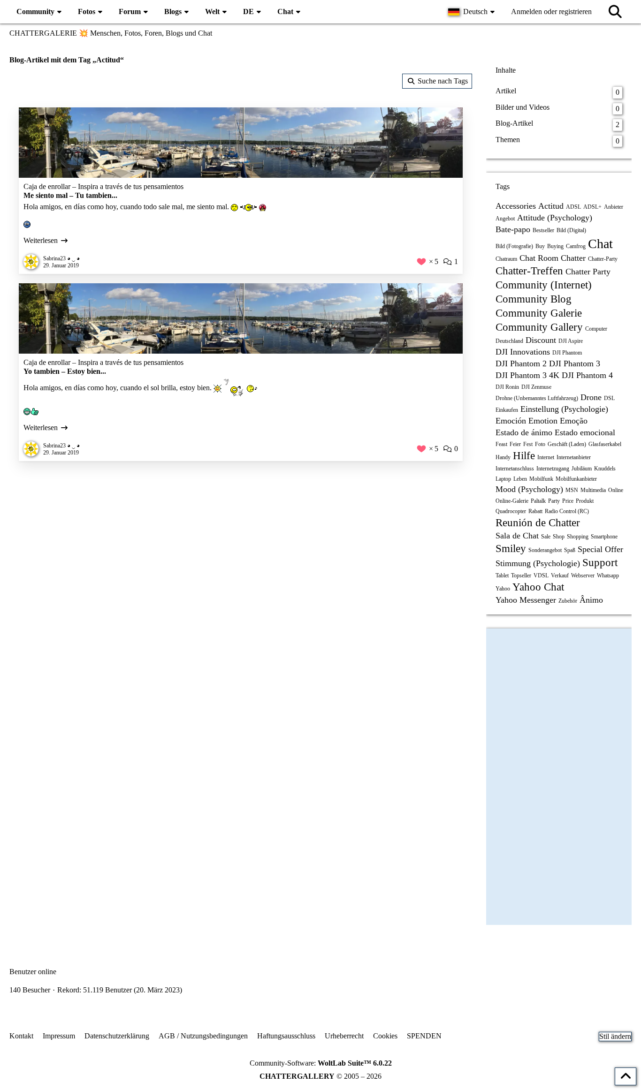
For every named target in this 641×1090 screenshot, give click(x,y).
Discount (541, 340)
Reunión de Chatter (538, 523)
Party (554, 501)
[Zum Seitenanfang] (625, 1076)
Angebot (505, 218)
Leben (520, 479)
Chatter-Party (603, 259)
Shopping (577, 536)
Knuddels (605, 468)
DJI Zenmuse (536, 387)
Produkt (585, 501)
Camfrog (576, 246)
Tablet (502, 575)
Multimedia (593, 490)
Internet (545, 457)
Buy (540, 246)
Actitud (551, 206)
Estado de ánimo (524, 432)
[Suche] (615, 11)
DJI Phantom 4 (587, 375)
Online (615, 490)
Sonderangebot (545, 550)
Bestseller (543, 230)
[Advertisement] (241, 545)
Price (567, 501)
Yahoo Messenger (526, 600)
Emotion (542, 420)
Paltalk (538, 501)
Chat (600, 243)
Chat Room (538, 258)
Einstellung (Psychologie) (564, 409)
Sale (545, 536)
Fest (528, 444)
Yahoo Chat (538, 587)
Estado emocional (585, 432)
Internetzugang (552, 468)
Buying (555, 246)
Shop (559, 536)
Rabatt (535, 511)
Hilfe (524, 456)
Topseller (521, 575)
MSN (571, 490)
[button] (472, 11)
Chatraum (506, 259)
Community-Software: (321, 1063)
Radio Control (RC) (567, 511)
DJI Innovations (523, 351)
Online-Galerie (512, 501)
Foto (540, 444)
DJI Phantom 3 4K (527, 375)
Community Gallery (539, 327)
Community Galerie (539, 313)
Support (600, 562)
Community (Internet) (544, 285)
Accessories (516, 206)
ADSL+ (592, 207)
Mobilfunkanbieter (576, 479)
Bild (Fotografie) (514, 246)
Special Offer (600, 549)
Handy (503, 457)
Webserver (583, 575)
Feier (515, 444)
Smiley (511, 548)
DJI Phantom (567, 352)
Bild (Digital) (571, 230)
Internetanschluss (515, 468)
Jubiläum (582, 468)
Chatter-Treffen (529, 271)
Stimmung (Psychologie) (538, 563)
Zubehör (567, 601)
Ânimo (591, 600)
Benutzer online (32, 972)
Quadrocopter (511, 511)
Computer (596, 328)
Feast (501, 444)
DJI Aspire (570, 341)
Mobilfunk (541, 479)
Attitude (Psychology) (554, 217)
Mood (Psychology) (529, 489)
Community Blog (534, 299)
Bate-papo (513, 229)
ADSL (573, 207)
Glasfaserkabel (604, 444)
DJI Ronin (507, 387)
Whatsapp (608, 575)
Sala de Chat (517, 535)
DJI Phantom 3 (574, 363)
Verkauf (560, 575)
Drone (591, 397)
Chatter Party (587, 271)
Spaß (569, 550)
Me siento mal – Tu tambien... (70, 195)
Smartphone (604, 536)
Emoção (574, 420)
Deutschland (509, 341)
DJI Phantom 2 (521, 363)
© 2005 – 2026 (320, 1076)
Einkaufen (507, 410)
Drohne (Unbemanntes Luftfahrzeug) (537, 398)
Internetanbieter (574, 457)
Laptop (503, 479)
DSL (609, 398)
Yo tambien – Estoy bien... (64, 371)
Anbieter (613, 207)
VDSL (541, 575)
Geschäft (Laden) (567, 444)
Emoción (511, 420)
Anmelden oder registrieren (551, 11)
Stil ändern (615, 1036)
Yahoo (503, 588)
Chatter (573, 258)
